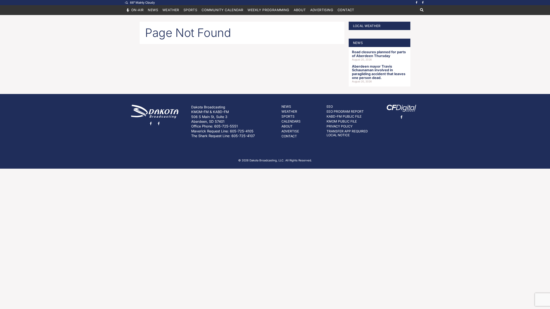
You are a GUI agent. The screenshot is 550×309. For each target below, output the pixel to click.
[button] (421, 10)
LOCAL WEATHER (367, 26)
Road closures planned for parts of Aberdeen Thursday (379, 54)
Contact (346, 10)
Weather (170, 10)
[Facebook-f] (416, 2)
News (153, 10)
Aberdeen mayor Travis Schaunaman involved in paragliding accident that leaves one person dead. (378, 72)
